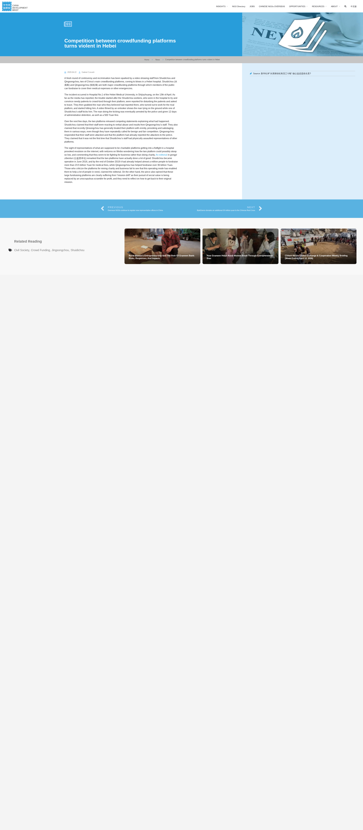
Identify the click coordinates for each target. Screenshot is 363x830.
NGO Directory (238, 6)
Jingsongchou (60, 250)
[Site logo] (15, 6)
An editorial (161, 155)
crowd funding (40, 250)
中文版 (354, 6)
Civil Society (21, 250)
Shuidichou (77, 250)
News (157, 60)
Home (146, 60)
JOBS (252, 6)
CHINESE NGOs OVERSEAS (272, 6)
